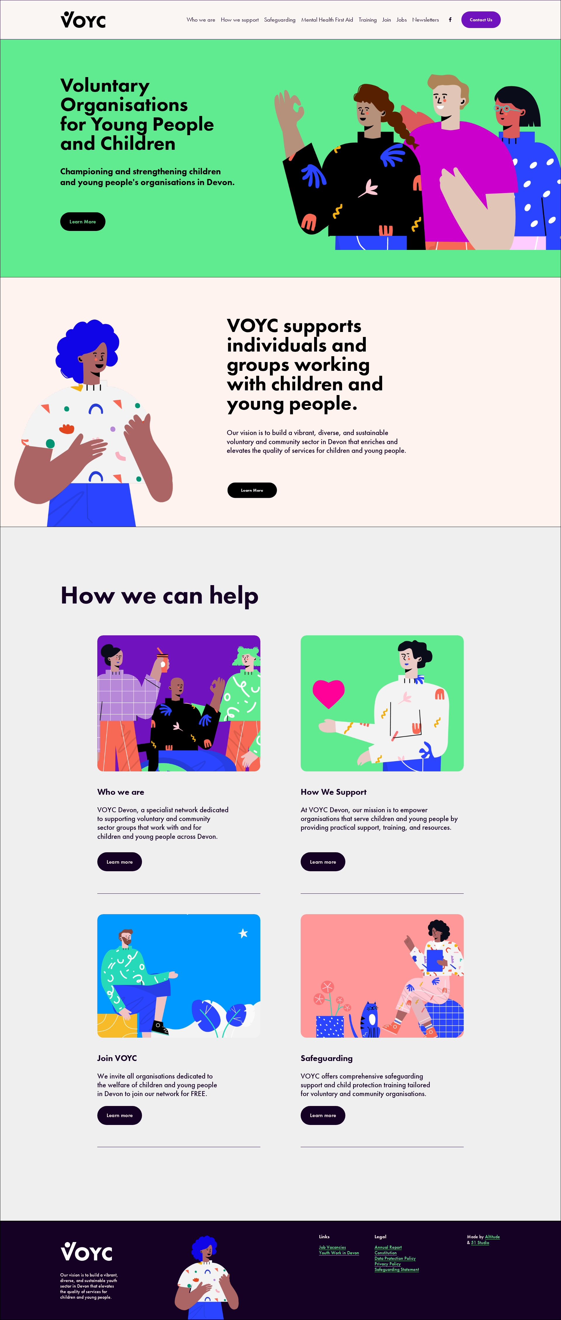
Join (386, 19)
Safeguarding (280, 19)
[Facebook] (450, 19)
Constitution (386, 1252)
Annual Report (388, 1247)
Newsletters (425, 19)
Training (368, 19)
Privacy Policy (388, 1264)
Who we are (201, 19)
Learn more (120, 862)
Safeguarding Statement (397, 1269)
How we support (240, 19)
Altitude (492, 1236)
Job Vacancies (332, 1247)
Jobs (402, 19)
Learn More (83, 221)
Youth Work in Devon (339, 1252)
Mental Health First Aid (327, 19)
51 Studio (480, 1242)
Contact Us (481, 19)
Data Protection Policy (395, 1258)
